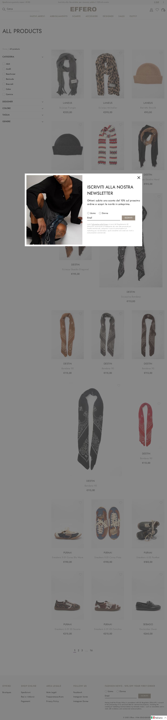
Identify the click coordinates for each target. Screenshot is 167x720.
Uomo (93, 213)
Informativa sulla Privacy (100, 224)
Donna (105, 213)
